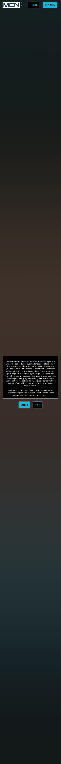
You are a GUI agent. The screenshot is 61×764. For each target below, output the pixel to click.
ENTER (24, 404)
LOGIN (33, 5)
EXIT (37, 404)
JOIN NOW (50, 5)
